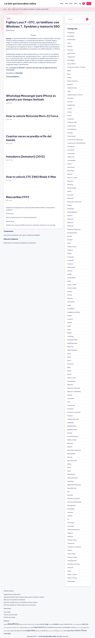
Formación (70, 257)
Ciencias (70, 101)
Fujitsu (17, 207)
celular (8, 207)
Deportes (70, 181)
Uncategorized (71, 560)
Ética (69, 243)
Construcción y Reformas (75, 139)
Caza (69, 91)
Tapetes (69, 516)
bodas (25, 624)
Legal (69, 326)
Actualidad (70, 36)
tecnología (70, 526)
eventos (18, 627)
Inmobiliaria (70, 309)
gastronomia (24, 627)
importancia (39, 627)
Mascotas (70, 347)
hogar (32, 627)
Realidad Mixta (71, 426)
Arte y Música (71, 64)
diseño (5, 627)
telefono (37, 207)
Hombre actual (71, 288)
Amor (69, 43)
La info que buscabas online (20, 3)
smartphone (56, 630)
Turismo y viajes (72, 557)
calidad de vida (72, 88)
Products (70, 416)
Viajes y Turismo (72, 578)
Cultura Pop (70, 157)
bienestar (21, 624)
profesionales (7, 630)
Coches (69, 108)
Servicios (70, 495)
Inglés (69, 305)
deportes (84, 624)
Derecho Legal (71, 188)
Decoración (70, 167)
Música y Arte (71, 378)
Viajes (69, 571)
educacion (9, 627)
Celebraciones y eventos (74, 95)
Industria (70, 298)
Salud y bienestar (72, 478)
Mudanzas (70, 364)
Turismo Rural (71, 554)
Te (68, 519)
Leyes (69, 329)
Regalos (69, 447)
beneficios (13, 624)
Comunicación (71, 126)
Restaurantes (71, 453)
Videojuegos (71, 581)
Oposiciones (71, 405)
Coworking (70, 150)
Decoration (70, 171)
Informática (70, 302)
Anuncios (70, 50)
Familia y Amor (71, 246)
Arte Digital (70, 60)
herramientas (71, 278)
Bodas (69, 77)
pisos (81, 627)
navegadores (71, 381)
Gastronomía (71, 267)
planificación (86, 627)
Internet (69, 315)
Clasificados (71, 105)
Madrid (69, 333)
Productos (70, 409)
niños (79, 627)
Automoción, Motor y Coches (76, 67)
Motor (69, 360)
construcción (68, 624)
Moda (69, 353)
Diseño (69, 191)
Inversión (70, 319)
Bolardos (70, 84)
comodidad (37, 624)
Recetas (69, 433)
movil (28, 207)
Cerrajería (70, 98)
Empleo (69, 205)
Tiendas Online (71, 540)
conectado (14, 243)
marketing (70, 336)
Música (69, 374)
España (69, 236)
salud (24, 630)
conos (50, 624)
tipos (72, 631)
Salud (69, 467)
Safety (69, 464)
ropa (11, 630)
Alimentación (71, 39)
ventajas (7, 633)
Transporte (70, 543)
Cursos (69, 164)
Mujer (69, 367)
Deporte (69, 174)
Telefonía (70, 533)
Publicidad (70, 422)
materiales (66, 627)
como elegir (44, 624)
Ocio (68, 402)
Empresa (70, 215)
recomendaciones (72, 436)
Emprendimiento (72, 212)
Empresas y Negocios (73, 229)
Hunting (69, 295)
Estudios (70, 240)
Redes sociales (71, 440)
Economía (70, 195)
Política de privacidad (10, 615)
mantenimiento (58, 627)
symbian (32, 207)
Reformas (70, 443)
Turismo (69, 550)
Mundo (69, 371)
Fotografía (70, 260)
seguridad (70, 481)
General (69, 271)
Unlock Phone (81, 630)
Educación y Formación (74, 202)
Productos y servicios (73, 412)
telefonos (70, 536)
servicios (45, 630)
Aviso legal (7, 612)
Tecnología (70, 522)
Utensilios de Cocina (73, 564)
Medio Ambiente (72, 350)
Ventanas (70, 567)
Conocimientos (72, 129)
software (70, 512)
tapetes (61, 630)
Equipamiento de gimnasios (12, 594)
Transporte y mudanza (74, 547)
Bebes (69, 70)
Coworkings (71, 153)
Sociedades (71, 509)
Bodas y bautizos (72, 81)
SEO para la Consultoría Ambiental (14, 600)
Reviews (69, 457)
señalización (50, 630)
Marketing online (72, 343)
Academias (70, 32)
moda (72, 627)
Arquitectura (71, 57)
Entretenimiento (72, 233)
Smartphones (71, 505)
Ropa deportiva (72, 460)
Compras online (72, 122)
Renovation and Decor (74, 450)
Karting (69, 322)
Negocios (70, 384)
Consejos (70, 133)
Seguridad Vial (71, 488)
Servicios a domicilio (73, 498)
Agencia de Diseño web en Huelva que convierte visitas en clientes (24, 597)
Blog (8, 18)
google (69, 274)
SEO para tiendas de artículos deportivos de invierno (20, 605)
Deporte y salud (72, 177)
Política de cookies (9, 617)
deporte (79, 624)
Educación (70, 198)
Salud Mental (71, 474)
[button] (88, 3)
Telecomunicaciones (73, 529)
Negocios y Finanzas (73, 388)
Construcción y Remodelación (76, 143)
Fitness (69, 253)
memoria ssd (23, 207)
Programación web (73, 419)
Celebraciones (30, 624)
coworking (75, 624)
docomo (12, 207)
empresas (14, 627)
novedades (70, 398)
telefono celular (45, 207)
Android (69, 46)
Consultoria (70, 146)
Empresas (70, 219)
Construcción (71, 136)
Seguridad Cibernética (74, 485)
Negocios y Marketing (74, 391)
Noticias (69, 395)
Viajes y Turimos (72, 574)
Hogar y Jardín (71, 284)
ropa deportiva (18, 630)
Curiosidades (71, 160)
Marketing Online (72, 340)
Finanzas (70, 250)
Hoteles (69, 291)
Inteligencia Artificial (73, 312)
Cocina (69, 112)
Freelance (70, 264)
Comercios (70, 119)
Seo (68, 491)
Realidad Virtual (72, 429)
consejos (55, 624)
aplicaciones (71, 53)
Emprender (70, 209)
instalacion (50, 627)
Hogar (69, 281)
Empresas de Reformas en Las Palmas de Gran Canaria (20, 602)
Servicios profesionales (74, 502)
